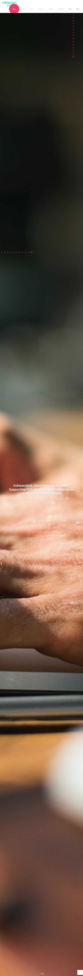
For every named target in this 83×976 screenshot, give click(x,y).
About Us (41, 9)
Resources (61, 9)
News (31, 9)
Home (14, 9)
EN (77, 9)
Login (70, 9)
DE (80, 9)
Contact (50, 9)
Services (23, 9)
